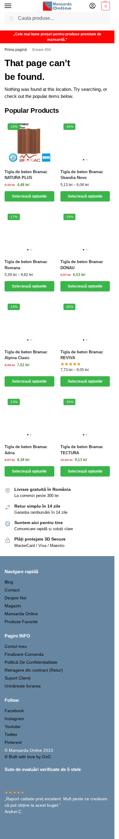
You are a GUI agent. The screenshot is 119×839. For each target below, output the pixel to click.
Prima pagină (16, 50)
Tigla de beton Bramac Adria (26, 449)
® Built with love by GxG (28, 756)
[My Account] (92, 6)
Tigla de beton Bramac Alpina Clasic (26, 355)
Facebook (14, 710)
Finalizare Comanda (24, 654)
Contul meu (16, 646)
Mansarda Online (21, 613)
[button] (105, 6)
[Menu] (14, 6)
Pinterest (13, 742)
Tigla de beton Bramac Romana (26, 264)
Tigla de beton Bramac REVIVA (81, 355)
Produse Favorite (21, 621)
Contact (12, 589)
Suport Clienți (18, 678)
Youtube (12, 726)
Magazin (13, 605)
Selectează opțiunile (29, 196)
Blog (9, 582)
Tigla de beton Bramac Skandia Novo (81, 175)
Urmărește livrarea (23, 686)
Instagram (14, 718)
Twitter (11, 734)
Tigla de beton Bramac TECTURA (81, 449)
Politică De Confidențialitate (31, 662)
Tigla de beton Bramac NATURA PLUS (26, 175)
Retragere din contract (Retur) (34, 670)
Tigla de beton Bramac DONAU (81, 264)
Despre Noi (15, 597)
